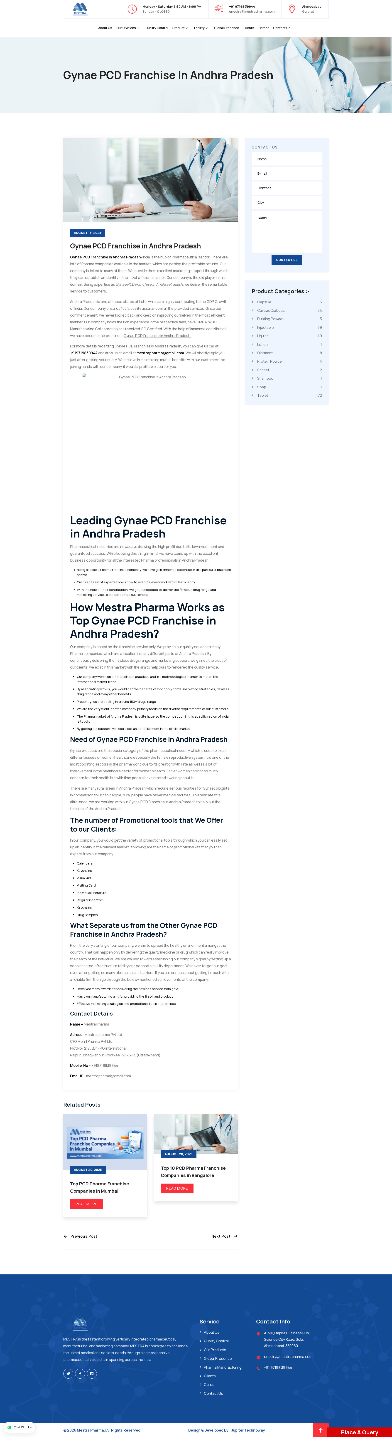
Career (263, 28)
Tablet (289, 395)
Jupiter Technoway (248, 1430)
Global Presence (226, 28)
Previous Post (83, 1236)
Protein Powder (289, 361)
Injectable (289, 327)
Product (178, 28)
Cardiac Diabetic (289, 310)
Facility (199, 28)
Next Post (222, 1236)
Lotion (289, 344)
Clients (248, 28)
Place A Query (359, 1432)
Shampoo (289, 378)
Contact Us (281, 28)
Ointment (289, 352)
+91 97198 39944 (278, 1367)
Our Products (215, 1349)
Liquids (289, 335)
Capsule (289, 301)
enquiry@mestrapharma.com (251, 11)
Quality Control (156, 28)
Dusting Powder (289, 318)
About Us (105, 28)
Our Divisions (126, 28)
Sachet (289, 369)
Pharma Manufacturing (223, 1367)
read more (86, 1204)
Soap (289, 386)
